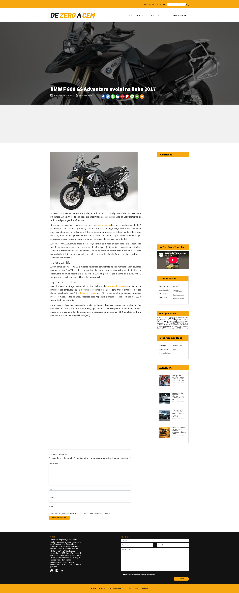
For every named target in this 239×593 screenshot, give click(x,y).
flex (182, 323)
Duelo (140, 15)
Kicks (163, 326)
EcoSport (172, 321)
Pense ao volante (178, 295)
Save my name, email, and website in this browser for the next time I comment (81, 513)
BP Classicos (163, 297)
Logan (166, 326)
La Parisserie (163, 345)
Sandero (160, 328)
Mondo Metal (163, 349)
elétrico (178, 321)
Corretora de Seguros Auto (177, 290)
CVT (158, 321)
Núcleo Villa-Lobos (165, 353)
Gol (168, 324)
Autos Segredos (164, 290)
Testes (166, 15)
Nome (51, 489)
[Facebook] (103, 96)
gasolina (162, 324)
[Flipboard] (127, 96)
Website (51, 506)
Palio (173, 326)
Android (166, 317)
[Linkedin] (117, 96)
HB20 (176, 325)
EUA (174, 323)
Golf (172, 325)
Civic (179, 319)
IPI (158, 326)
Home (131, 15)
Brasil (170, 319)
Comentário (54, 463)
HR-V (179, 325)
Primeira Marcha (178, 299)
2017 (162, 317)
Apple (179, 317)
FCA (177, 323)
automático (161, 319)
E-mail (51, 497)
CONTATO (152, 4)
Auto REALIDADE (164, 286)
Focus (186, 323)
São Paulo (172, 328)
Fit (180, 323)
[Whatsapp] (113, 96)
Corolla (185, 319)
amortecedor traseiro (116, 286)
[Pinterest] (122, 96)
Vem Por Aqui (177, 345)
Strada (165, 328)
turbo (178, 327)
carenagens (105, 225)
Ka (160, 326)
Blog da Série (163, 294)
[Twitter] (108, 96)
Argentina (184, 317)
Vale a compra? (180, 15)
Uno (182, 328)
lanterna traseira (88, 293)
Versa (186, 328)
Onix (169, 326)
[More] (142, 96)
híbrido (184, 324)
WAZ (174, 349)
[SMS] (132, 96)
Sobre (144, 4)
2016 (158, 317)
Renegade (184, 326)
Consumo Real (153, 15)
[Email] (137, 96)
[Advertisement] (119, 123)
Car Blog (176, 286)
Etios (171, 323)
